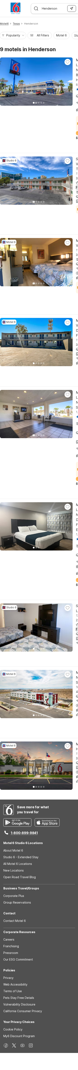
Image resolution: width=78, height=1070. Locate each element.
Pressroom (10, 953)
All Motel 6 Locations (17, 863)
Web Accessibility (15, 984)
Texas (16, 23)
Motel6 (4, 23)
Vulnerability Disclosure (19, 1004)
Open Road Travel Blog (19, 877)
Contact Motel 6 (14, 920)
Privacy (8, 977)
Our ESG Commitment (18, 959)
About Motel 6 (13, 850)
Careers (8, 939)
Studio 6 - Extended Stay (20, 857)
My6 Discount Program (19, 1036)
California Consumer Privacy (22, 1011)
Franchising (11, 946)
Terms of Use (12, 991)
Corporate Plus (13, 896)
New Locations (13, 870)
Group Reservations (17, 902)
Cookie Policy (12, 1029)
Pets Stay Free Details (18, 997)
